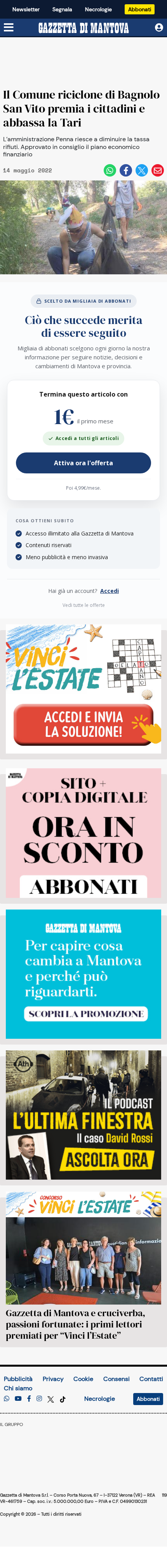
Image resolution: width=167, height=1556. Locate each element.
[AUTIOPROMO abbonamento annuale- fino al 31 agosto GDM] (83, 833)
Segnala (62, 9)
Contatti (151, 1379)
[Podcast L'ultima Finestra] (83, 1115)
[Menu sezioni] (9, 28)
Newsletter (26, 9)
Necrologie (98, 9)
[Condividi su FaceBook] (126, 170)
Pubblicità (18, 1379)
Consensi (116, 1379)
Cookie (83, 1379)
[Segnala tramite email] (157, 170)
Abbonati (139, 9)
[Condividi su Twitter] (142, 170)
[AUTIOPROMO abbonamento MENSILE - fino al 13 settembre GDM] (83, 974)
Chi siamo (18, 1388)
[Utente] (159, 27)
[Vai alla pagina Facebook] (29, 1399)
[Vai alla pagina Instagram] (39, 1399)
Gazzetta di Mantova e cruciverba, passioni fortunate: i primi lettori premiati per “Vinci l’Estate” (75, 1324)
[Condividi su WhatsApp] (110, 170)
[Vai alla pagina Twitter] (51, 1399)
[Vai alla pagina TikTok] (62, 1399)
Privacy (53, 1379)
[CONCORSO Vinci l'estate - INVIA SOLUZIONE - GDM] (83, 689)
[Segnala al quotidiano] (6, 1399)
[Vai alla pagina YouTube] (18, 1399)
